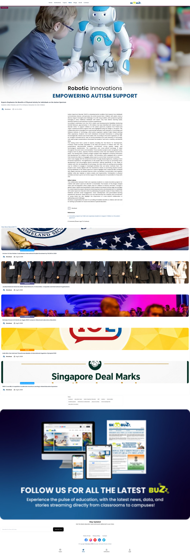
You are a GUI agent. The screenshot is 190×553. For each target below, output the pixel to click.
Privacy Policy (96, 536)
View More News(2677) (9, 227)
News (70, 2)
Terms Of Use (86, 536)
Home (50, 2)
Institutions (57, 2)
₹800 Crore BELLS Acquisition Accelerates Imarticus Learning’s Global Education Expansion (29, 386)
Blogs (75, 2)
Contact (86, 2)
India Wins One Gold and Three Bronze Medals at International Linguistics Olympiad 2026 (29, 353)
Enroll (80, 2)
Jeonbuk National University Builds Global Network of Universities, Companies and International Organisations (36, 287)
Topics (65, 2)
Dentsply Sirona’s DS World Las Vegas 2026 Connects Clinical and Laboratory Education (29, 320)
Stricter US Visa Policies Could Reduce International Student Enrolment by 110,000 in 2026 (29, 253)
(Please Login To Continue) (82, 221)
